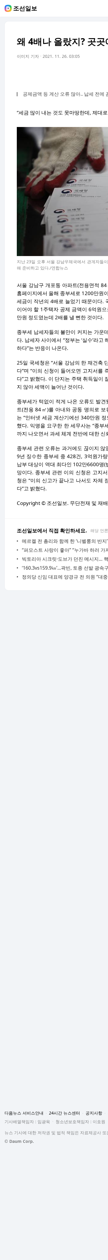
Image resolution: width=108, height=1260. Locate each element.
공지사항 (94, 1113)
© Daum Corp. (19, 1141)
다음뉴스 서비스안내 (24, 1113)
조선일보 (25, 8)
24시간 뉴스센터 (64, 1113)
